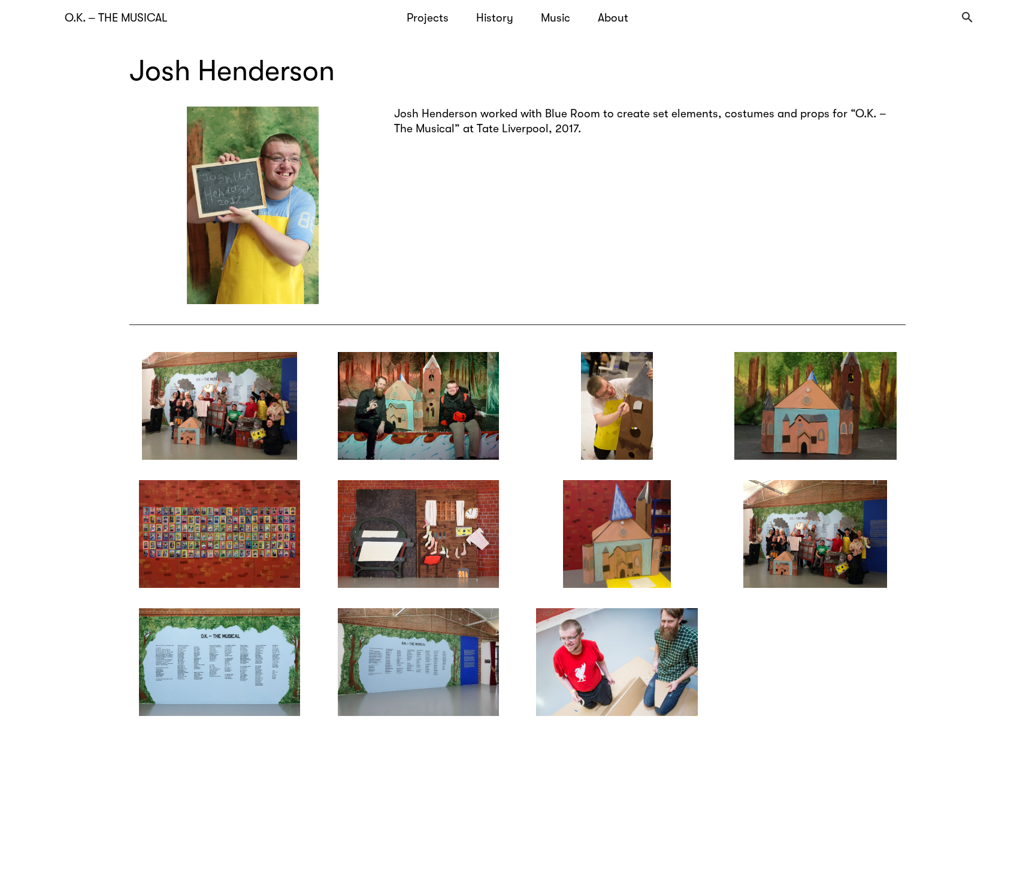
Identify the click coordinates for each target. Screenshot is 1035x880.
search (967, 17)
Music (555, 18)
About (613, 18)
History (494, 18)
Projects (428, 18)
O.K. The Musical (116, 18)
